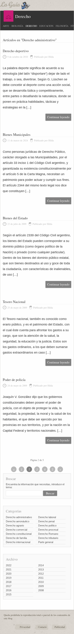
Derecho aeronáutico (17, 521)
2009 (41, 586)
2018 (8, 581)
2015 (8, 594)
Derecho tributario (48, 537)
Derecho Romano (48, 533)
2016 (8, 590)
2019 (8, 577)
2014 (41, 565)
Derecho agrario (15, 525)
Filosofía (62, 26)
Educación (46, 26)
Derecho (31, 26)
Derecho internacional (18, 542)
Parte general (45, 542)
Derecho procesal (48, 529)
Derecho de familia (16, 537)
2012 (41, 573)
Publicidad (60, 627)
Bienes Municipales (16, 134)
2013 (41, 569)
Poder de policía (14, 379)
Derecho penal (46, 521)
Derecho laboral (47, 517)
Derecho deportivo (16, 51)
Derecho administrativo (19, 517)
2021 (8, 569)
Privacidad (25, 627)
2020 (8, 573)
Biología (17, 26)
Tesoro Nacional (14, 301)
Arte (6, 26)
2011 (41, 577)
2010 (41, 581)
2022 (8, 565)
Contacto (42, 627)
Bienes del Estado (15, 218)
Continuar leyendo (58, 117)
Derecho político (47, 525)
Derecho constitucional (18, 533)
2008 (41, 590)
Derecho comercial (16, 529)
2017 (8, 586)
